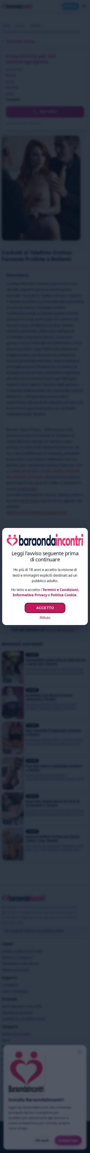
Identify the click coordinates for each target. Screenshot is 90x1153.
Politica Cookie (63, 595)
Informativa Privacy (30, 595)
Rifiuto (45, 618)
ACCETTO (45, 608)
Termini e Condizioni (60, 589)
